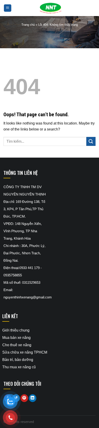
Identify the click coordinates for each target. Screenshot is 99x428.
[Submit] (91, 141)
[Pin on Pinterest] (24, 398)
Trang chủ (28, 24)
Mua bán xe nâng (16, 338)
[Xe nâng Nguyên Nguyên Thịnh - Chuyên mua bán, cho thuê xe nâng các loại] (49, 8)
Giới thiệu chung (15, 330)
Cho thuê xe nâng (16, 345)
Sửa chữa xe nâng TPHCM (24, 352)
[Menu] (8, 8)
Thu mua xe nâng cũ (19, 367)
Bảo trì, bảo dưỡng (17, 360)
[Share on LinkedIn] (32, 398)
